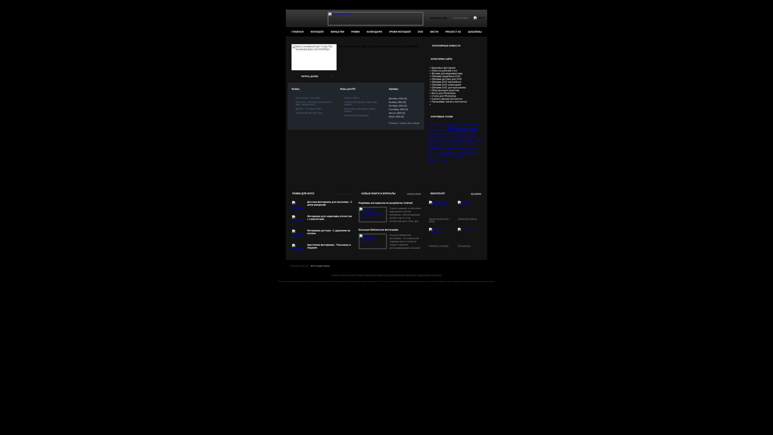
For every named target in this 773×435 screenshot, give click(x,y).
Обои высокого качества (445, 90)
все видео (476, 193)
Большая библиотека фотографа (378, 229)
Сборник (449, 137)
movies (472, 124)
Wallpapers (461, 133)
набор (443, 143)
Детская (472, 133)
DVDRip (432, 124)
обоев (465, 143)
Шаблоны (475, 31)
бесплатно (469, 137)
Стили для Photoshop (444, 96)
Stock (441, 133)
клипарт (479, 140)
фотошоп (317, 31)
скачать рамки (344, 193)
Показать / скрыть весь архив (404, 123)
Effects (440, 124)
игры (458, 140)
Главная (297, 31)
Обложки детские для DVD (447, 79)
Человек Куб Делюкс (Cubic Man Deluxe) (360, 103)
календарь (468, 140)
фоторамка (434, 157)
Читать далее (309, 76)
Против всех (464, 245)
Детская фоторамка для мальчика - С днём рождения (329, 203)
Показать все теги (438, 160)
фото (471, 153)
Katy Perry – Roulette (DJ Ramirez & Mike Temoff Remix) (314, 103)
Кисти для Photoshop (444, 93)
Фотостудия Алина (320, 266)
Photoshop (462, 128)
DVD (420, 31)
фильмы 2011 (453, 153)
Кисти (434, 31)
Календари (374, 31)
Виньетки (337, 31)
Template (449, 133)
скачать (465, 148)
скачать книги (414, 193)
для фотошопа (446, 140)
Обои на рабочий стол (444, 70)
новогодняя (454, 143)
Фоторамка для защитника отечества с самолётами (329, 218)
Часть (458, 137)
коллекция (433, 143)
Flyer (448, 124)
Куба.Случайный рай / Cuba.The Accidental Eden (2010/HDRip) (378, 46)
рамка (435, 147)
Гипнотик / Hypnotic (439, 245)
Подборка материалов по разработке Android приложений (385, 203)
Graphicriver (459, 123)
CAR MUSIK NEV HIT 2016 (309, 113)
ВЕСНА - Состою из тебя (308, 109)
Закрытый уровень (467, 219)
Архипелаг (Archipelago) (356, 115)
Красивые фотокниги (444, 67)
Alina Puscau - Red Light (308, 98)
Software (432, 133)
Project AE (453, 31)
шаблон (458, 157)
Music (431, 130)
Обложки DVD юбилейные (446, 82)
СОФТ (440, 137)
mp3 (478, 124)
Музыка (432, 137)
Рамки (355, 31)
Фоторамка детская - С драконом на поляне (328, 232)
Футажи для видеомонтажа (447, 73)
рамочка (454, 148)
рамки (445, 148)
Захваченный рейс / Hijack (439, 220)
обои (472, 143)
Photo (444, 130)
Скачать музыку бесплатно (447, 98)
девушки (432, 140)
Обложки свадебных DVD (446, 76)
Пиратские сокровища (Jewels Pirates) (359, 110)
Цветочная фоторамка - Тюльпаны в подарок (329, 246)
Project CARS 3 (352, 98)
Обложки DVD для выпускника (449, 87)
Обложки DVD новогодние (446, 84)
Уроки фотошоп (400, 31)
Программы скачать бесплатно (449, 101)
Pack (437, 130)
